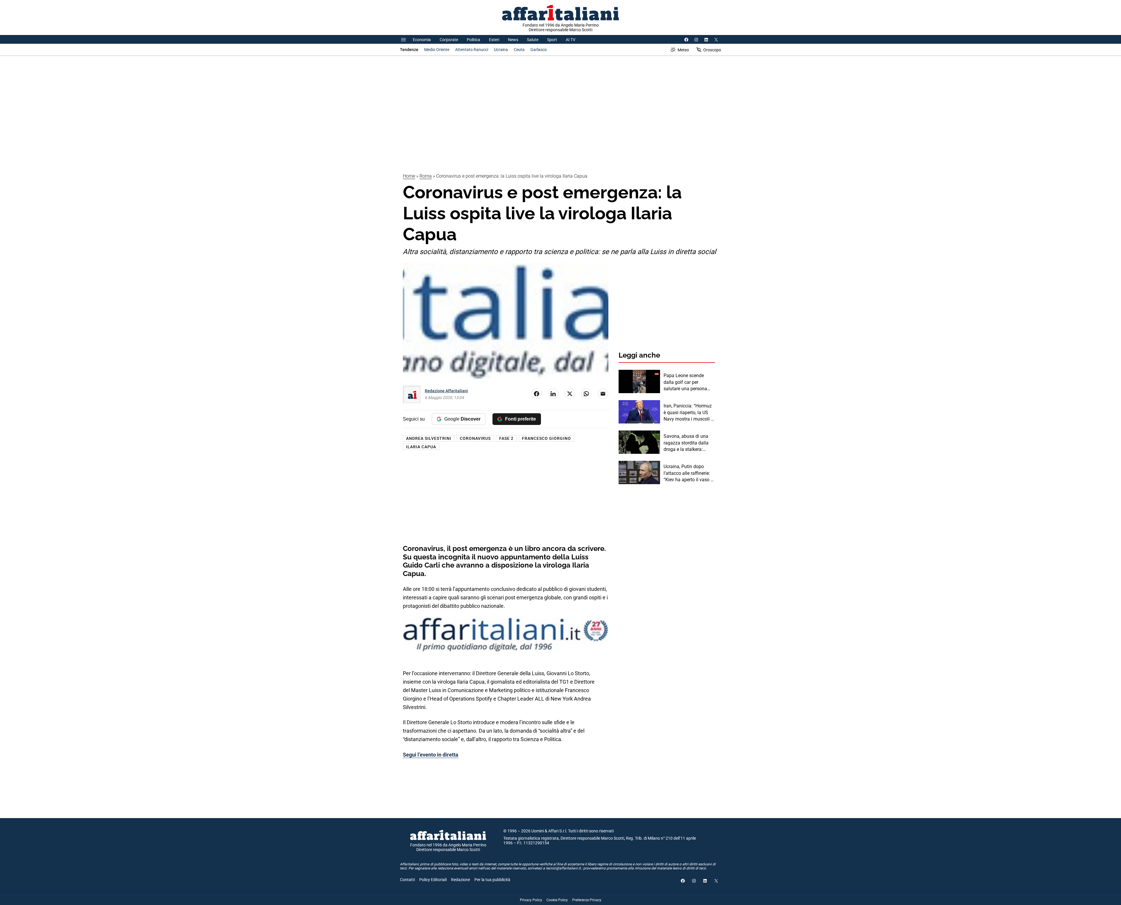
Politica (473, 39)
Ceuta (519, 49)
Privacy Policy (531, 900)
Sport (552, 39)
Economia (422, 39)
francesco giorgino (546, 438)
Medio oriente (436, 49)
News (513, 39)
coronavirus (475, 438)
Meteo (683, 50)
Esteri (494, 39)
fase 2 (506, 438)
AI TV (570, 39)
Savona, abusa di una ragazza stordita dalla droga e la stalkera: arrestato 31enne (686, 443)
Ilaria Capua (421, 446)
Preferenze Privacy (586, 900)
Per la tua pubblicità (492, 879)
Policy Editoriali (433, 879)
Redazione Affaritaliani (446, 390)
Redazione (460, 879)
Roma (425, 176)
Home (409, 176)
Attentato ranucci (471, 49)
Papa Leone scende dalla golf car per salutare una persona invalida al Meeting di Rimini (686, 382)
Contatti (407, 879)
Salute (532, 39)
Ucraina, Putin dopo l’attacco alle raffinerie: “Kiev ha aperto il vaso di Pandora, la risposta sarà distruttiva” (689, 473)
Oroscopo (712, 50)
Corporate (449, 39)
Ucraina (501, 49)
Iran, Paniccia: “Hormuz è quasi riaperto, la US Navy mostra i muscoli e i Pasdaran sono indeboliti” (688, 412)
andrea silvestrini (428, 438)
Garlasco (538, 49)
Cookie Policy (557, 900)
